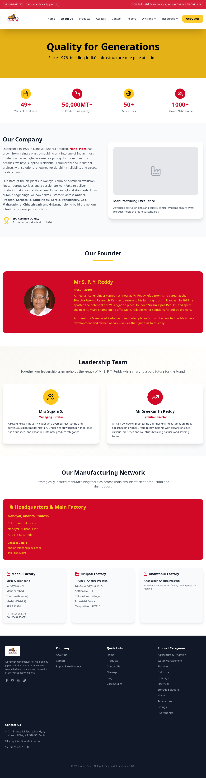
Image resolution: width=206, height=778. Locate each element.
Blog (109, 678)
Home (51, 18)
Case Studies (114, 684)
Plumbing (163, 666)
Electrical (163, 684)
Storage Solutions (168, 689)
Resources (168, 18)
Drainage (163, 678)
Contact (116, 18)
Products (84, 18)
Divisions (147, 18)
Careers (101, 18)
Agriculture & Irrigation (172, 655)
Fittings (162, 707)
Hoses (161, 695)
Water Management (170, 660)
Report (131, 18)
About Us (67, 18)
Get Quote (192, 18)
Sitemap (112, 672)
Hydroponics (165, 713)
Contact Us (113, 666)
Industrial (163, 672)
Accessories (165, 701)
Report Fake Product (68, 666)
